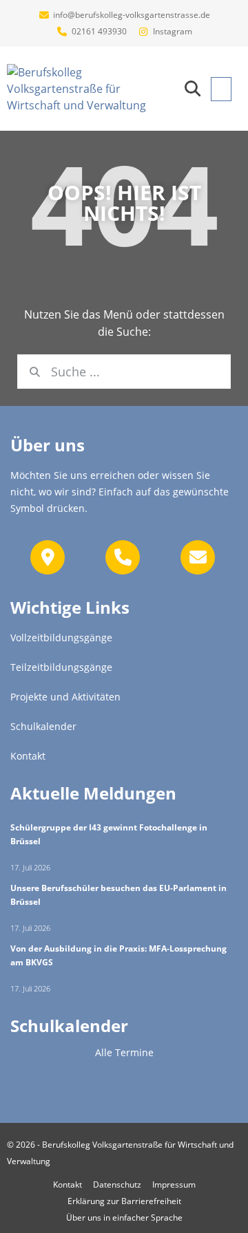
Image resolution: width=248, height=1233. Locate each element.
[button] (192, 89)
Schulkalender (69, 1025)
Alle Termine (124, 1052)
